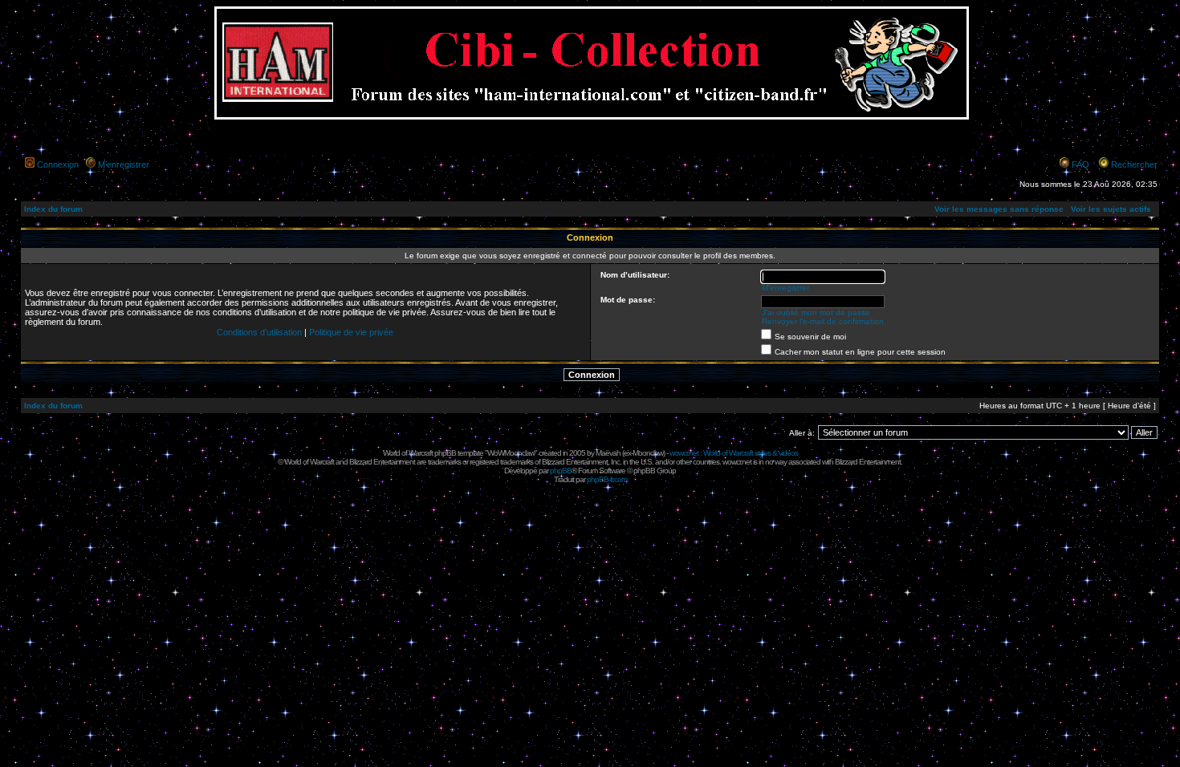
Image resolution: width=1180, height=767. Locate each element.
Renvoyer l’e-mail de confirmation (823, 321)
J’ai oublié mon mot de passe (816, 312)
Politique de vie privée (351, 332)
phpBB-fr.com (607, 479)
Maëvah (608, 452)
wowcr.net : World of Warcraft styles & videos (733, 452)
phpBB (561, 470)
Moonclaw (648, 452)
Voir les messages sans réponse (999, 209)
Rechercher (1134, 164)
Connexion (58, 164)
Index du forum (53, 209)
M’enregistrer (123, 164)
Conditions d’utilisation (259, 332)
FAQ (1080, 164)
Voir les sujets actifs (1111, 209)
